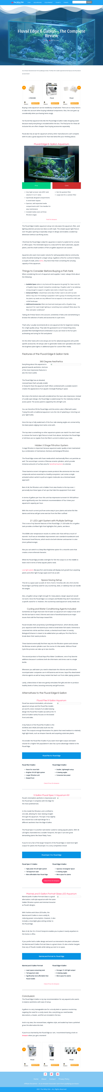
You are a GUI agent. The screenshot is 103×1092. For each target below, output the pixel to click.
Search (89, 2)
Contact (52, 1079)
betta (41, 261)
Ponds (66, 2)
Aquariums (38, 2)
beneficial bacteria (56, 464)
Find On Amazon (51, 219)
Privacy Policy (64, 1079)
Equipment (49, 2)
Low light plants (28, 570)
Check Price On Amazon (51, 783)
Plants (58, 2)
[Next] (79, 88)
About (43, 1079)
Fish (29, 2)
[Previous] (24, 88)
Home (36, 1079)
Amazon (25, 1035)
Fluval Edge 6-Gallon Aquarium (51, 144)
